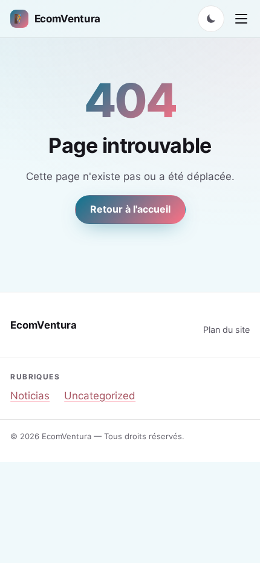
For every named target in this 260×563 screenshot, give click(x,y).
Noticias (30, 396)
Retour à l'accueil (130, 209)
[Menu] (241, 18)
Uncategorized (99, 396)
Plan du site (226, 329)
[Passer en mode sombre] (211, 18)
